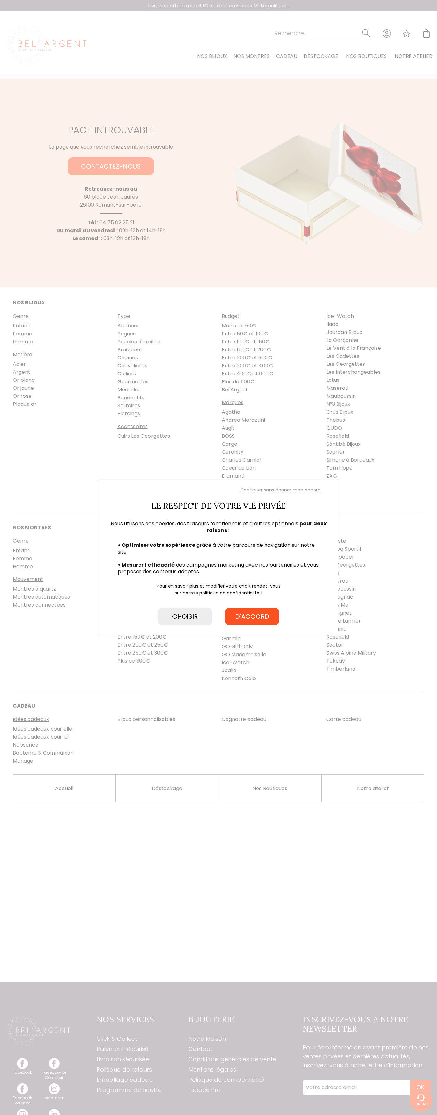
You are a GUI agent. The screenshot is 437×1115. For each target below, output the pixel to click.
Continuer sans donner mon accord (280, 490)
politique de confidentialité (229, 593)
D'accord (252, 616)
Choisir (185, 616)
